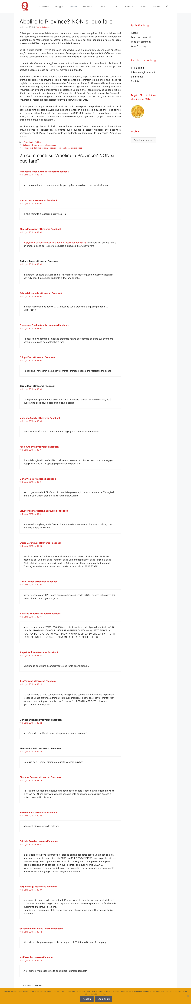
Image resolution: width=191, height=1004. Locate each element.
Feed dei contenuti (141, 37)
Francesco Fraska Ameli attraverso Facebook (44, 171)
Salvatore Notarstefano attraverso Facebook (43, 511)
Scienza (156, 6)
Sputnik (135, 81)
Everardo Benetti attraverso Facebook (40, 613)
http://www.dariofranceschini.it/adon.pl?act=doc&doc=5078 (55, 242)
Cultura (102, 6)
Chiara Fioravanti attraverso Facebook (40, 229)
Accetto (87, 999)
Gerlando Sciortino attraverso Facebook (41, 928)
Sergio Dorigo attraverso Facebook (38, 886)
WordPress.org (138, 46)
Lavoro (115, 6)
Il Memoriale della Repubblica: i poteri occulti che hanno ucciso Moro (52, 148)
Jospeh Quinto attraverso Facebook (38, 652)
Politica (73, 6)
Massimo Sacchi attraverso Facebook (39, 418)
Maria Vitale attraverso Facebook (37, 479)
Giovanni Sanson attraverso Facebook (40, 777)
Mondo (143, 6)
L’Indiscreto (137, 76)
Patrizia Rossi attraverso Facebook (38, 812)
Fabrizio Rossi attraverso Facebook (38, 841)
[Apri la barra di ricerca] (167, 6)
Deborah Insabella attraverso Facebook (40, 293)
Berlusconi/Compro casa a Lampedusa (39, 145)
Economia (87, 6)
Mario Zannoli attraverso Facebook (38, 581)
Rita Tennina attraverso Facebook (37, 681)
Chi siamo (44, 6)
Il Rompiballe (28, 142)
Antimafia (129, 6)
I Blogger (59, 6)
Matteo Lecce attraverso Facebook (38, 200)
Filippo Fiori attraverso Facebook (37, 357)
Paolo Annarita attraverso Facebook (39, 446)
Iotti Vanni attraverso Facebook (36, 957)
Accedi (134, 33)
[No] (187, 996)
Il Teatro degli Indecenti (143, 72)
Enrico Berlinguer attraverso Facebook (40, 543)
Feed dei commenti (141, 41)
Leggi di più (104, 999)
